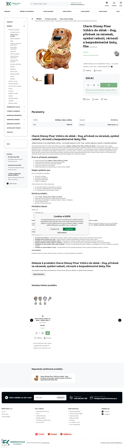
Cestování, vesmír (15, 32)
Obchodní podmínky (75, 411)
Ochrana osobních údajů (76, 413)
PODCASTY (10, 132)
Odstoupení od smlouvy (42, 411)
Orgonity (11, 91)
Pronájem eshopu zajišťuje (108, 442)
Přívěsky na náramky (51, 19)
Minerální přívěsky (13, 83)
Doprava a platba (74, 415)
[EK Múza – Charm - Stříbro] (116, 53)
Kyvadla (11, 96)
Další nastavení (62, 232)
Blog (8, 144)
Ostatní (12, 76)
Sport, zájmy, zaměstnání (13, 48)
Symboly (12, 66)
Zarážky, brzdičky (14, 74)
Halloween (13, 69)
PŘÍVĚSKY (39, 19)
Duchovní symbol (14, 53)
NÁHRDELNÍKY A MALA (13, 107)
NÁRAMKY (10, 22)
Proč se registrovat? (75, 424)
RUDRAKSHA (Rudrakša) (14, 115)
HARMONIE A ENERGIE (13, 119)
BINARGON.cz (118, 442)
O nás (37, 413)
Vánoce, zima (13, 71)
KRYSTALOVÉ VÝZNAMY (14, 128)
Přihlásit (61, 397)
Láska (11, 41)
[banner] (13, 4)
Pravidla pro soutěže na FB (43, 420)
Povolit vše (69, 229)
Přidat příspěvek (38, 274)
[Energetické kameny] (32, 19)
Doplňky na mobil (13, 93)
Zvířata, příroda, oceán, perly (14, 56)
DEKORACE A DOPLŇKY (13, 123)
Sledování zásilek (74, 418)
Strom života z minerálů (15, 86)
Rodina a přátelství (15, 38)
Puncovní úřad (40, 422)
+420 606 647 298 (76, 3)
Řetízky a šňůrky (13, 103)
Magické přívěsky (13, 98)
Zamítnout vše (55, 229)
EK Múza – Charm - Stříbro (63, 120)
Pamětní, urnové (13, 81)
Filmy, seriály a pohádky (66, 19)
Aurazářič (11, 100)
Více (109, 66)
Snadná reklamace (41, 415)
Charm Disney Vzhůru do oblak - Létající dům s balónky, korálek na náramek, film (43, 319)
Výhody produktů (40, 418)
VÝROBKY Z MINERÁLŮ (13, 111)
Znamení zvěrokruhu (15, 64)
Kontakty (72, 420)
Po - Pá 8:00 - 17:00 (75, 422)
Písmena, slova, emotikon (14, 60)
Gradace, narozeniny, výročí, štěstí (15, 44)
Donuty (10, 88)
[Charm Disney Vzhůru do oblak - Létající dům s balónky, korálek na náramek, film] (42, 300)
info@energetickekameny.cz (77, 4)
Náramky (12, 78)
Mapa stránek (45, 442)
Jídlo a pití (13, 51)
